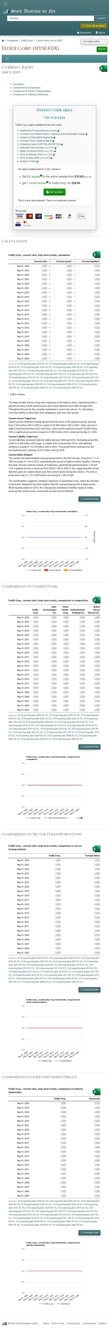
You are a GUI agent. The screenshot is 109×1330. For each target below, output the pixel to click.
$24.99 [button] (101, 49)
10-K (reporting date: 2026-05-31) (33, 364)
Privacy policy (73, 1323)
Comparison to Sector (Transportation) (32, 91)
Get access (85, 32)
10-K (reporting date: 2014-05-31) (55, 377)
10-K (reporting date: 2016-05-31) (82, 374)
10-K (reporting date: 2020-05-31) (41, 371)
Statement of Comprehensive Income (38, 130)
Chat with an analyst (94, 26)
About (46, 1323)
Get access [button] (56, 192)
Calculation (18, 84)
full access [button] (33, 176)
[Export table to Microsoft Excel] (96, 254)
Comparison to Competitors (26, 87)
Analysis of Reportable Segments (36, 137)
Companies (12, 40)
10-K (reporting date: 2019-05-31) (72, 371)
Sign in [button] (101, 32)
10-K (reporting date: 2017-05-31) (50, 374)
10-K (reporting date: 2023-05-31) (36, 367)
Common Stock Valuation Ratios (36, 140)
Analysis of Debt (28, 161)
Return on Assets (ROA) (37, 151)
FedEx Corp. (27, 40)
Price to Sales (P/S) (35, 158)
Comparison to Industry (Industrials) (30, 94)
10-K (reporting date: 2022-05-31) (68, 367)
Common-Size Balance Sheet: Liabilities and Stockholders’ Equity (53, 134)
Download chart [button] (91, 499)
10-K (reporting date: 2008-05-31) (62, 384)
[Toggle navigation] (6, 4)
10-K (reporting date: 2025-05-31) (64, 364)
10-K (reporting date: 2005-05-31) (68, 388)
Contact (102, 1323)
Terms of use (57, 1323)
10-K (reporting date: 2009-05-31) (31, 384)
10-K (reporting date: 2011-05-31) (59, 381)
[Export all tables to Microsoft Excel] (103, 68)
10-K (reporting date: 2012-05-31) (27, 381)
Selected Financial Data (37, 147)
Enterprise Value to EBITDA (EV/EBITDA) (40, 144)
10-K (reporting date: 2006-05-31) (36, 388)
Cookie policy (89, 1323)
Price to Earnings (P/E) (36, 154)
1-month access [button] (36, 183)
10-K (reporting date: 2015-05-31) (24, 377)
